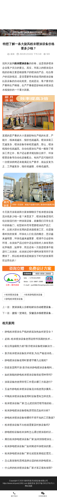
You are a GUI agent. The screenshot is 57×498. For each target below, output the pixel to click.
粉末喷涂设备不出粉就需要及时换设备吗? (27, 425)
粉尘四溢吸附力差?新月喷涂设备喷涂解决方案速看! (30, 346)
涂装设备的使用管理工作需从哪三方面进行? (28, 382)
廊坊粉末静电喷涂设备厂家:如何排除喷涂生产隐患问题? (30, 439)
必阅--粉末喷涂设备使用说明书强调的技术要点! (30, 339)
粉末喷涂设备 (21, 63)
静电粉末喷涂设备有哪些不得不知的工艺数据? (30, 417)
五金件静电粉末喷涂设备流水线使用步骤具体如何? (30, 389)
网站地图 (28, 486)
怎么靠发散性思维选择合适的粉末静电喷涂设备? (30, 460)
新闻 (12, 54)
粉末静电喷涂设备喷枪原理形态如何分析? (27, 410)
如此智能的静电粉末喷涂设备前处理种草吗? (28, 374)
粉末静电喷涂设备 (33, 294)
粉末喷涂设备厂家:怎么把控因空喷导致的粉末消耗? (30, 403)
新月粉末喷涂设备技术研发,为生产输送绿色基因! (30, 353)
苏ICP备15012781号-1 (45, 483)
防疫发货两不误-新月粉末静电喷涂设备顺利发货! (30, 367)
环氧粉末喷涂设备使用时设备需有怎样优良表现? (30, 396)
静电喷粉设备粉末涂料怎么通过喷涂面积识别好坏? (30, 432)
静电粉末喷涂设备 (14, 299)
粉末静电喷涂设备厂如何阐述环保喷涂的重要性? (30, 446)
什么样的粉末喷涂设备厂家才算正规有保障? (28, 468)
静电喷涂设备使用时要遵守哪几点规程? (26, 360)
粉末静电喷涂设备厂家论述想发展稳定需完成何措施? (30, 453)
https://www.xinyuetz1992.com (15, 483)
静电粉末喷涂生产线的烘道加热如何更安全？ (29, 331)
